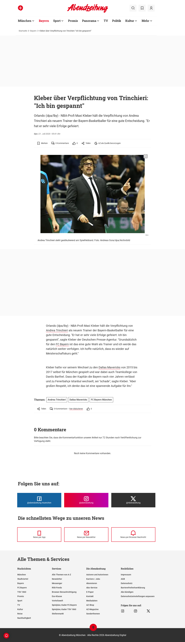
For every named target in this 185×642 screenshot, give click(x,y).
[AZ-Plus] (20, 8)
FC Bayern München (101, 399)
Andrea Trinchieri (57, 330)
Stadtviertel (22, 579)
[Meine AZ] (151, 8)
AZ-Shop (90, 605)
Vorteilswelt (57, 600)
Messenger (57, 583)
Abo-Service (91, 587)
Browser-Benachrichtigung (64, 592)
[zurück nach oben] (93, 629)
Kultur (129, 21)
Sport (57, 21)
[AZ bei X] (148, 611)
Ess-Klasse (57, 596)
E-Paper (90, 592)
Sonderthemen (93, 613)
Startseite (23, 31)
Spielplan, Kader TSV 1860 (64, 609)
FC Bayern (62, 344)
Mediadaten (91, 600)
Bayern (44, 21)
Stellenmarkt (58, 613)
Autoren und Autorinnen (97, 574)
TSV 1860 (21, 592)
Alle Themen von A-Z (61, 574)
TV (106, 21)
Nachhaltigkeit (24, 618)
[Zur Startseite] (87, 12)
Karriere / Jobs (93, 579)
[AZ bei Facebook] (122, 611)
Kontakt (90, 596)
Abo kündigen (127, 592)
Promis (73, 21)
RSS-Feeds (57, 587)
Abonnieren (91, 583)
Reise (20, 613)
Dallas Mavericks (109, 367)
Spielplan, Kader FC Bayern (64, 605)
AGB (123, 579)
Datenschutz (126, 583)
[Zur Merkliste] (142, 8)
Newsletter (57, 579)
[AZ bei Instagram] (135, 611)
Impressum (126, 574)
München (24, 21)
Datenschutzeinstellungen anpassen (138, 596)
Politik (116, 21)
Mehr (145, 21)
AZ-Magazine (92, 609)
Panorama (89, 21)
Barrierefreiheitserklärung (133, 587)
